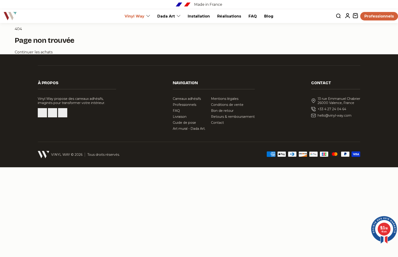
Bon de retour (222, 111)
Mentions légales (224, 99)
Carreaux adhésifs (187, 99)
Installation (199, 16)
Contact (217, 123)
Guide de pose (184, 123)
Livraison (180, 117)
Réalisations (229, 16)
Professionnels (379, 16)
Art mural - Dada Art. (189, 129)
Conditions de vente (227, 105)
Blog (268, 16)
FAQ (253, 16)
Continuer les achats (34, 52)
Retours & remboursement (233, 117)
